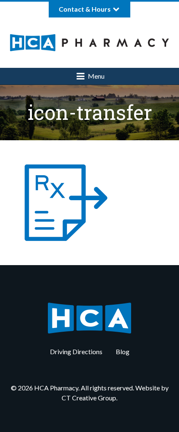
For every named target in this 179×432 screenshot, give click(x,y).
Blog (122, 351)
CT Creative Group (89, 398)
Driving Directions (76, 351)
